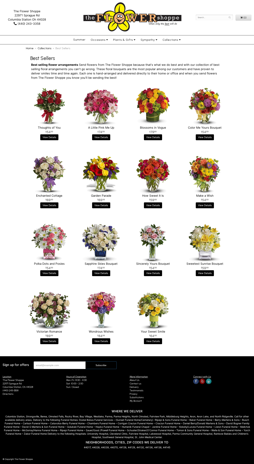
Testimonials (136, 390)
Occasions (98, 39)
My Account (136, 400)
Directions (8, 394)
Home (30, 48)
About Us (134, 380)
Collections (170, 39)
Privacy (133, 394)
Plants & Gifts (123, 39)
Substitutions (137, 397)
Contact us (135, 383)
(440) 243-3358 (28, 23)
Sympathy (148, 39)
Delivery (134, 387)
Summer (79, 39)
